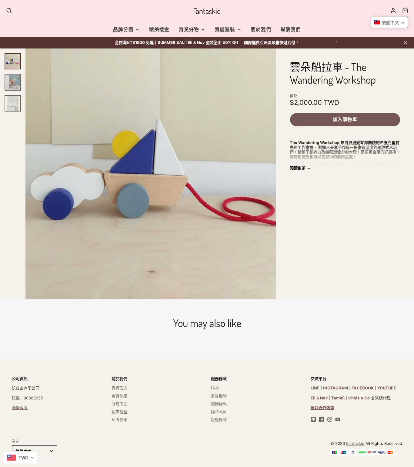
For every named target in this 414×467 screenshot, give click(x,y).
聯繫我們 (291, 29)
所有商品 (119, 403)
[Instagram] (329, 419)
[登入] (393, 11)
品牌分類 (123, 29)
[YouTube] (338, 419)
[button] (389, 22)
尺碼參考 (119, 419)
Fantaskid (355, 443)
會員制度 (119, 395)
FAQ (215, 387)
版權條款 (219, 419)
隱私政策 (219, 411)
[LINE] (313, 419)
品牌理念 (119, 387)
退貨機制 (219, 395)
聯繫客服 (20, 407)
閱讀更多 (297, 168)
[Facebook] (321, 419)
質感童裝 (225, 29)
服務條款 (219, 403)
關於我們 (261, 29)
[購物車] (405, 11)
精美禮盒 (159, 29)
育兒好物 (189, 29)
